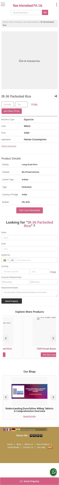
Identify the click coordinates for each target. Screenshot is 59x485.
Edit (35, 104)
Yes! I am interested (29, 210)
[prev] (6, 338)
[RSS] (50, 447)
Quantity (4, 266)
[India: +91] (5, 260)
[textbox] (27, 12)
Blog (18, 444)
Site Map (41, 447)
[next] (53, 338)
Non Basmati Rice (31, 22)
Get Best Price (12, 111)
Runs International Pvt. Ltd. (28, 5)
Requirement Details (9, 288)
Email (3, 243)
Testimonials (13, 447)
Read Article (21, 416)
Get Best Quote (40, 354)
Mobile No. (5, 255)
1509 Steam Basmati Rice (41, 348)
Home (5, 22)
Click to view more (8, 146)
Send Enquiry (31, 481)
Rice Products (16, 22)
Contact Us (28, 447)
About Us (28, 444)
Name (3, 232)
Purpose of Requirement (11, 277)
